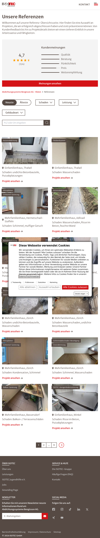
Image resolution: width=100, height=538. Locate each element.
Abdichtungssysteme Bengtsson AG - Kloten (21, 92)
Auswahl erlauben (49, 287)
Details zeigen (80, 294)
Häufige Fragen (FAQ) (62, 474)
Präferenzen (29, 282)
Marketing (53, 282)
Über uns (6, 469)
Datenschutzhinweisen (29, 276)
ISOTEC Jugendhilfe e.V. (13, 479)
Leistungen (7, 474)
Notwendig (17, 282)
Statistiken (42, 282)
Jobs (4, 484)
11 (54, 445)
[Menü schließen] (96, 4)
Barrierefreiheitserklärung (13, 532)
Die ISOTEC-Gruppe (62, 469)
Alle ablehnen (27, 287)
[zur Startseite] (9, 5)
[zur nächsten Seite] (61, 445)
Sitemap (57, 532)
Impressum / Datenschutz (39, 532)
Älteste (24, 102)
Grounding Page (10, 490)
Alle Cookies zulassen (75, 287)
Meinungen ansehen (50, 83)
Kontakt (84, 4)
